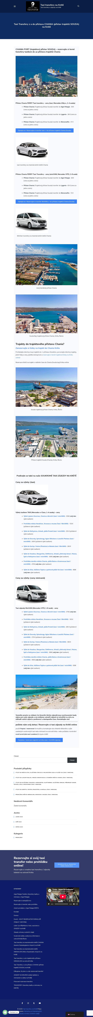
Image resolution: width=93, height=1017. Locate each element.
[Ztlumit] (74, 904)
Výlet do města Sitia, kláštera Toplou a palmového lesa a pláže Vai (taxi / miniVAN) (44, 772)
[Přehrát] (49, 904)
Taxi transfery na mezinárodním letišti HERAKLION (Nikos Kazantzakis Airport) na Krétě (28, 952)
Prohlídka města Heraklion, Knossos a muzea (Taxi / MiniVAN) (37, 794)
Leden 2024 (19, 817)
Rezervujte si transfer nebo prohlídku (67, 865)
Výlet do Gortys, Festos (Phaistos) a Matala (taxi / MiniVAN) (36, 789)
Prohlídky (19, 837)
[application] (62, 896)
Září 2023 (19, 822)
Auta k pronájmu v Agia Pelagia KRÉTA (26, 908)
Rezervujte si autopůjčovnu (22, 901)
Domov (16, 915)
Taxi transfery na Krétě (52, 5)
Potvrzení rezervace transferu (23, 982)
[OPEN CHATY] (5, 1012)
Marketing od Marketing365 (33, 1011)
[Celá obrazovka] (77, 904)
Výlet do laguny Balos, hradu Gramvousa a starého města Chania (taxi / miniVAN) (44, 777)
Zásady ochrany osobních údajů (24, 932)
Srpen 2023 (19, 827)
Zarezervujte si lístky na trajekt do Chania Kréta (38, 348)
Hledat (16, 756)
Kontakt (16, 912)
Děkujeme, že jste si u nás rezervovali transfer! (28, 971)
